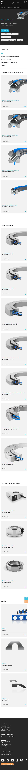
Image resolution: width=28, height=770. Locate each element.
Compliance (4, 745)
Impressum (3, 740)
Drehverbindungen (6, 37)
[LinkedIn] (17, 760)
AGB (2, 742)
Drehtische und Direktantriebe (9, 40)
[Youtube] (3, 760)
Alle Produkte (5, 30)
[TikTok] (26, 760)
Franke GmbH (3, 7)
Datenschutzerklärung (6, 744)
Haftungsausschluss (5, 741)
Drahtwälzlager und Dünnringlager (10, 34)
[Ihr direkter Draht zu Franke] (26, 601)
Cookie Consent (4, 747)
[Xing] (12, 760)
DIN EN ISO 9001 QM (5, 753)
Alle (2, 53)
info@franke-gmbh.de (6, 730)
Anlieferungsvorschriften (6, 751)
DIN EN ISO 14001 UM (6, 754)
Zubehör (20, 40)
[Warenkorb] (26, 598)
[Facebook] (8, 760)
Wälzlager (14, 7)
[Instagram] (21, 760)
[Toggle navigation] (21, 3)
